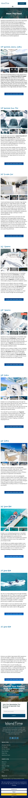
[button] (13, 6)
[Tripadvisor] (18, 738)
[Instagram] (15, 738)
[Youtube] (13, 738)
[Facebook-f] (10, 738)
